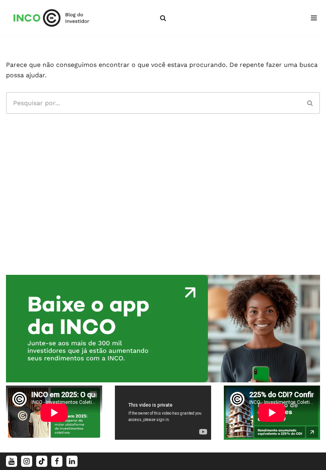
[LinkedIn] (72, 461)
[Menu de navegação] (314, 18)
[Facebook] (56, 461)
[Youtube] (11, 461)
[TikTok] (41, 461)
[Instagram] (26, 461)
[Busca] (163, 18)
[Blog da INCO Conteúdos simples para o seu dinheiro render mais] (57, 18)
